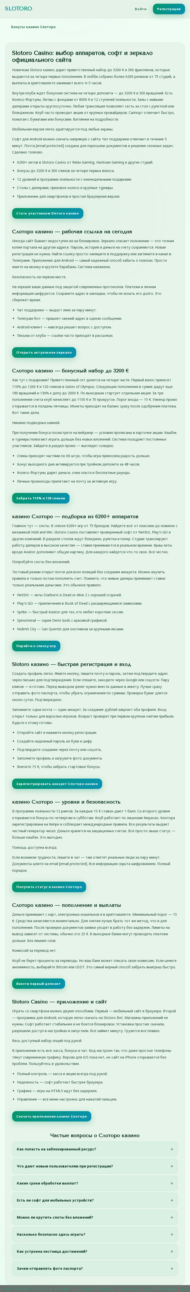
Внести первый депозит (38, 983)
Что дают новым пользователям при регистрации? (65, 1166)
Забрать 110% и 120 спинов (40, 498)
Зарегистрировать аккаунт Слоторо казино (57, 784)
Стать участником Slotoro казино (47, 213)
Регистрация (169, 9)
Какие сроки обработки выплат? (47, 1183)
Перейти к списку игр (36, 646)
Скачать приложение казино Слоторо (51, 1116)
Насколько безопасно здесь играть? (51, 1234)
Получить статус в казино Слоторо (49, 887)
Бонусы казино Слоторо (33, 26)
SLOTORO (18, 8)
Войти (140, 9)
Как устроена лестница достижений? (52, 1251)
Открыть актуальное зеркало (44, 352)
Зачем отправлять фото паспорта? (50, 1268)
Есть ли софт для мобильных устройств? (55, 1200)
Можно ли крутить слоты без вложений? (55, 1217)
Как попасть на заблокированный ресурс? (56, 1149)
